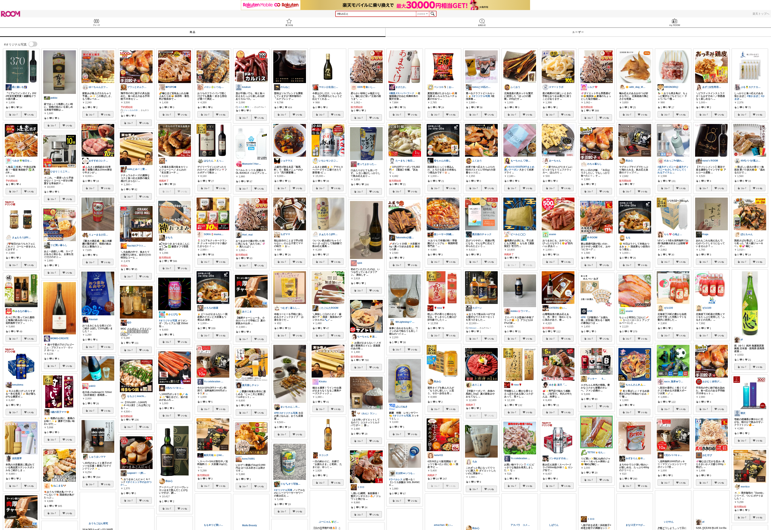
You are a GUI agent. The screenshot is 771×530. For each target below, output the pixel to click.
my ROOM (674, 22)
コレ (14, 115)
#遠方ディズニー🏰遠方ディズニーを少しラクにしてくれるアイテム (673, 169)
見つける (289, 22)
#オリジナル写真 (168, 320)
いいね (31, 115)
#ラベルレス (396, 479)
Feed (96, 22)
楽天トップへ (761, 13)
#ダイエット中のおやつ (139, 482)
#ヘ (122, 484)
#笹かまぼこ (753, 96)
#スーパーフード (405, 93)
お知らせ (482, 22)
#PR (276, 413)
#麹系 (392, 93)
